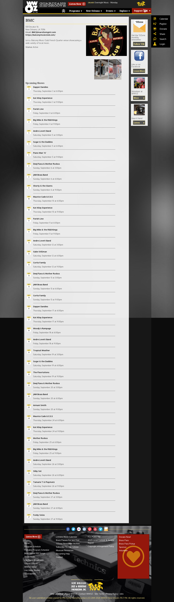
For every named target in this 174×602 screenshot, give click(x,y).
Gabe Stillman (40, 251)
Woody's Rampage (42, 328)
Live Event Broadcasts (34, 560)
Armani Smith (39, 405)
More (136, 98)
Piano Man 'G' (39, 153)
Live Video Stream (32, 570)
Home (27, 543)
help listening (56, 594)
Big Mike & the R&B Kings (45, 120)
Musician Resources (64, 550)
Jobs (122, 594)
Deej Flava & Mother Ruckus (46, 164)
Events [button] (110, 10)
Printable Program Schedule (36, 550)
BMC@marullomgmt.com (44, 32)
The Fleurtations (41, 372)
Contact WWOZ (86, 594)
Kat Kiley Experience (42, 98)
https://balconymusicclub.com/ (40, 35)
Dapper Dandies (40, 87)
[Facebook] (139, 56)
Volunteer (123, 550)
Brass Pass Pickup (127, 544)
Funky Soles (39, 515)
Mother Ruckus (40, 438)
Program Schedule (32, 546)
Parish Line (38, 109)
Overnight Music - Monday (106, 2)
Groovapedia (30, 573)
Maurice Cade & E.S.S (43, 197)
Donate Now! (125, 537)
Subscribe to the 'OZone (67, 547)
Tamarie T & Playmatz (44, 482)
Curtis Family (39, 262)
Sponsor (123, 547)
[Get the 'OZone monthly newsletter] (139, 26)
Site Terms (99, 594)
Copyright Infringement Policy (101, 546)
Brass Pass (124, 540)
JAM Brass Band (40, 175)
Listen (137, 122)
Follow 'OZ (139, 44)
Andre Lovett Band (42, 131)
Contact (59, 557)
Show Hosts (29, 557)
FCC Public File (94, 537)
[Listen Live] (139, 110)
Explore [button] (124, 10)
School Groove (31, 563)
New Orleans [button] (93, 10)
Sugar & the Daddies (43, 142)
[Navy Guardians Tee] (139, 83)
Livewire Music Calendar (66, 537)
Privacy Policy (112, 594)
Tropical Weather (41, 350)
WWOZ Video (30, 567)
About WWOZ (71, 594)
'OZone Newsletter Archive (68, 543)
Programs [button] (74, 10)
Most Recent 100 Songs (34, 553)
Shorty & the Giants (42, 186)
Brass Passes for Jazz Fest (67, 540)
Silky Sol (37, 471)
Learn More (139, 71)
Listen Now (75, 3)
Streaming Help (63, 554)
